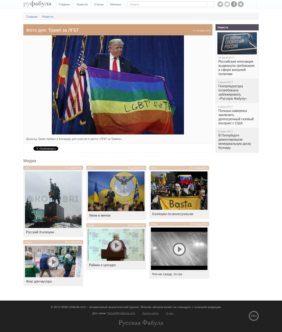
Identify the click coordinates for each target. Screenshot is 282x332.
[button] (252, 4)
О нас (170, 313)
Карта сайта (150, 313)
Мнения (115, 4)
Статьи (99, 4)
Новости (82, 4)
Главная (64, 4)
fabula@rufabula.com (121, 313)
